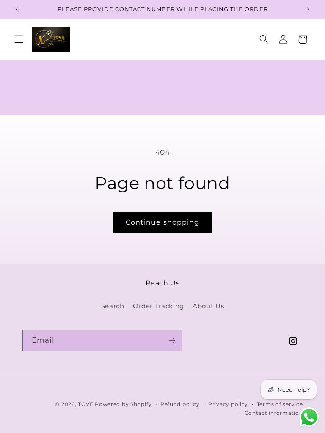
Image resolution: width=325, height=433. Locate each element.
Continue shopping (162, 222)
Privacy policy (228, 404)
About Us (208, 306)
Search (112, 306)
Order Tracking (158, 306)
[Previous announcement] (17, 9)
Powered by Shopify (123, 404)
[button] (18, 39)
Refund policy (180, 404)
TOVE (86, 404)
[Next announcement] (308, 9)
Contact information (274, 413)
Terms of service (280, 404)
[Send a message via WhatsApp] (309, 417)
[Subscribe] (172, 340)
